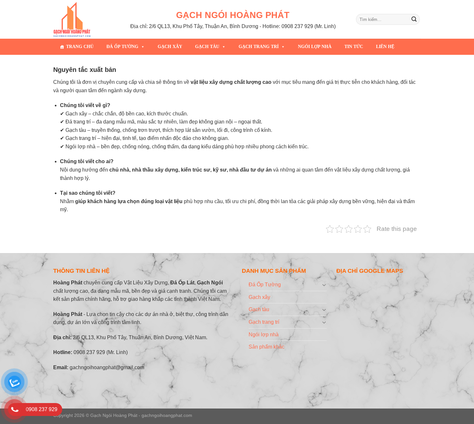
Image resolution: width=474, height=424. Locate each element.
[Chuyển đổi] (324, 285)
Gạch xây (170, 46)
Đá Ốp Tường (122, 46)
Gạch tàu (207, 46)
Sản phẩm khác (266, 347)
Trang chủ (80, 46)
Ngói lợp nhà (314, 46)
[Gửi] (414, 19)
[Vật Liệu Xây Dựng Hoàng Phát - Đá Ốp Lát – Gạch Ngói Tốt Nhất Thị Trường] (76, 19)
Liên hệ (385, 46)
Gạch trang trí (259, 46)
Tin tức (353, 46)
